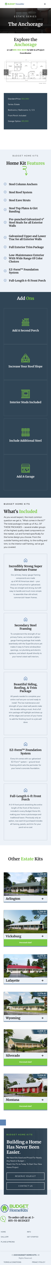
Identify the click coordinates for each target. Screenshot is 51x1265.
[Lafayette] (25, 956)
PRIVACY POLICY (38, 1262)
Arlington (13, 899)
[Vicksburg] (25, 911)
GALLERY (5, 1237)
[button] (6, 72)
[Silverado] (25, 1031)
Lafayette (13, 980)
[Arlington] (25, 874)
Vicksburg (13, 936)
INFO (29, 1232)
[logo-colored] (14, 3)
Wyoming (13, 1018)
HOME (3, 1232)
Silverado (13, 1055)
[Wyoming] (25, 993)
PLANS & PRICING (8, 1242)
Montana (12, 1100)
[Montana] (25, 1075)
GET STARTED (32, 1237)
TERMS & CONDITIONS (12, 1262)
